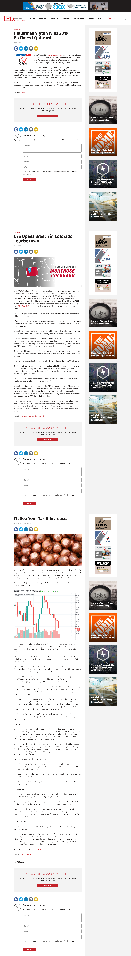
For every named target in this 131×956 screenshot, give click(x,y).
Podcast (55, 18)
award (24, 92)
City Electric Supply (26, 306)
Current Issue (94, 18)
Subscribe (79, 18)
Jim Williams (19, 523)
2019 (23, 854)
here (39, 849)
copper (28, 854)
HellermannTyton (55, 55)
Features (43, 18)
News (32, 18)
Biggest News (26, 416)
